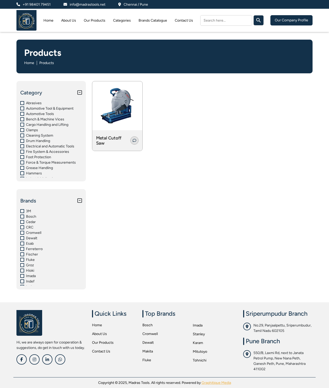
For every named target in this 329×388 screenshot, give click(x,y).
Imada (198, 325)
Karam (198, 343)
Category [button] (31, 93)
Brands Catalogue (153, 20)
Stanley (199, 334)
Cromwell (150, 334)
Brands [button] (28, 201)
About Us (68, 20)
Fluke (146, 360)
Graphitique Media (216, 383)
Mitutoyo (200, 351)
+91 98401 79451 (37, 4)
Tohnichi (199, 360)
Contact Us (184, 20)
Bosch (147, 325)
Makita (147, 351)
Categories (122, 20)
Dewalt (148, 342)
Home (48, 20)
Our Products (94, 20)
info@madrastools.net (87, 4)
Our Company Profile (291, 20)
